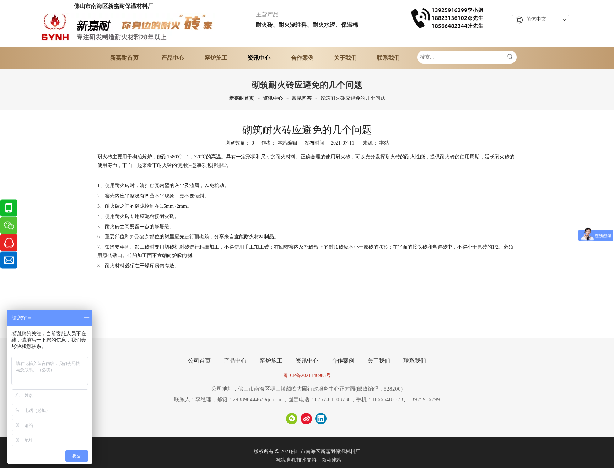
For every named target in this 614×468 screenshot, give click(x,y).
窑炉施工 (271, 361)
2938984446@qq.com (258, 399)
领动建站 (331, 460)
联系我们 (414, 361)
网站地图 (285, 460)
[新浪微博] (306, 418)
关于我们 (378, 361)
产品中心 (235, 361)
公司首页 (199, 361)
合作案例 (343, 361)
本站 (384, 143)
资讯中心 (307, 361)
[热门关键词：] (510, 57)
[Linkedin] (321, 418)
